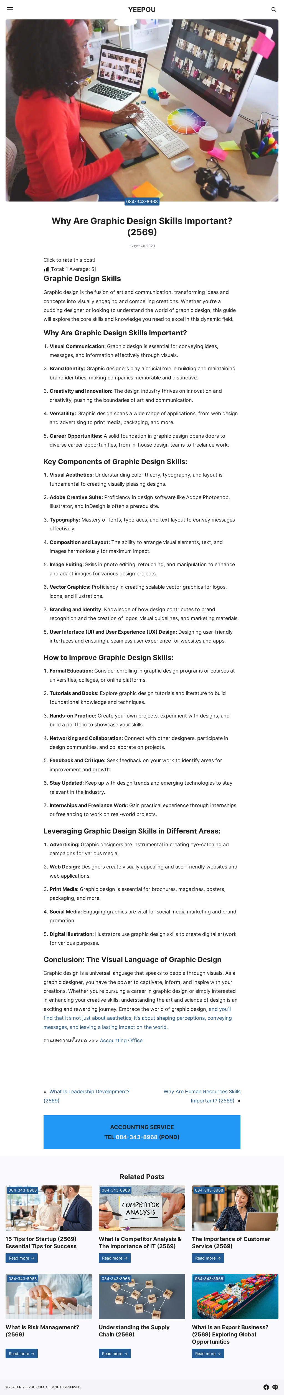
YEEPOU (142, 10)
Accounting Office (121, 1040)
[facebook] (266, 1387)
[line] (275, 1387)
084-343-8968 (142, 201)
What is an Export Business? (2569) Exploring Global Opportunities (230, 1334)
